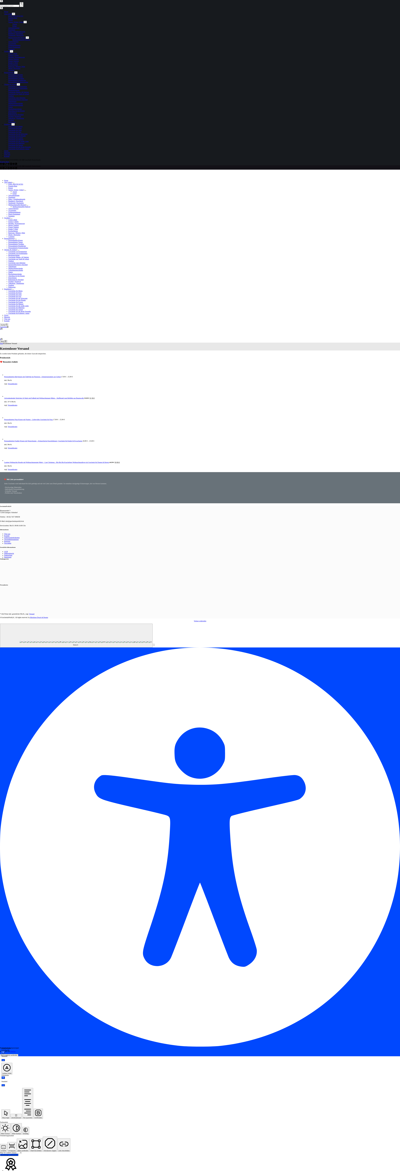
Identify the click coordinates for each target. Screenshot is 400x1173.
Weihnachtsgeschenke (15, 268)
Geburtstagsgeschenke (15, 270)
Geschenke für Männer (15, 304)
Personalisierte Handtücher (17, 246)
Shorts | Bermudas (14, 235)
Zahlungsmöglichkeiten (12, 538)
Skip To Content (5, 1153)
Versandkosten (12, 384)
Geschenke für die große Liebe (18, 306)
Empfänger (7, 289)
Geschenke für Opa (14, 296)
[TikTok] (6, 169)
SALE (6, 315)
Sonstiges (11, 216)
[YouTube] (11, 169)
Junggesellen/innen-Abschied (18, 265)
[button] (154, 645)
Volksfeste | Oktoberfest (16, 283)
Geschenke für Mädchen (16, 308)
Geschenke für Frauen (15, 302)
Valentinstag (12, 266)
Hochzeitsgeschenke (15, 274)
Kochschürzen (13, 231)
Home (6, 180)
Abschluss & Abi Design (16, 276)
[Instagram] (3, 169)
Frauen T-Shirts (13, 222)
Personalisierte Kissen (15, 240)
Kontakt (6, 321)
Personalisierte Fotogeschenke (18, 248)
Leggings (11, 237)
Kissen (10, 188)
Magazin (7, 317)
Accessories (12, 210)
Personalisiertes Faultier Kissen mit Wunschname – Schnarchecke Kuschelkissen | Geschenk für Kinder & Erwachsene (43, 441)
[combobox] (76, 635)
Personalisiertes (9, 238)
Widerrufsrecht (9, 553)
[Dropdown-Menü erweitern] (25, 190)
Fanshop (11, 285)
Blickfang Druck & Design (39, 617)
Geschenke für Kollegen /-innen (18, 313)
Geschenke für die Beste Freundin (19, 311)
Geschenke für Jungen (15, 309)
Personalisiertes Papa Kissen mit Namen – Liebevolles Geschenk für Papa (28, 419)
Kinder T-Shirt (13, 229)
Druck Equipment (14, 214)
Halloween (12, 287)
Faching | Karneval (14, 281)
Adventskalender (13, 195)
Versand (31, 614)
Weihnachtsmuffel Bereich (17, 205)
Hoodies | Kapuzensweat (16, 223)
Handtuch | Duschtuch (15, 201)
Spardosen (11, 197)
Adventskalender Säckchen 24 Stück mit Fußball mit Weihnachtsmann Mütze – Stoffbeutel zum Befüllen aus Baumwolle (44, 398)
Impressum (7, 557)
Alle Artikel (8, 182)
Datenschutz (8, 555)
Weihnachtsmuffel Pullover (21, 207)
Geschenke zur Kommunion (17, 251)
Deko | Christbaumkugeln (16, 199)
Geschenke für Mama (15, 291)
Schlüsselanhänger (14, 212)
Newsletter (7, 543)
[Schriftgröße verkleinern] (3, 1060)
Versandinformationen (11, 539)
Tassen (14, 192)
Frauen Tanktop (13, 227)
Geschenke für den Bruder (17, 300)
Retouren (7, 541)
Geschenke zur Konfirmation (17, 253)
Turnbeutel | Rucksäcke (16, 203)
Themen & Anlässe (10, 250)
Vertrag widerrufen (200, 621)
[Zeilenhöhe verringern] (3, 1085)
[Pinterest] (9, 169)
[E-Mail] (13, 169)
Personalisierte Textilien (16, 244)
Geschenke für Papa (15, 293)
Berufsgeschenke (14, 255)
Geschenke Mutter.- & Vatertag (18, 257)
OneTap (13, 1051)
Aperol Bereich (13, 208)
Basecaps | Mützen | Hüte (16, 233)
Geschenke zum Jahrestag (16, 263)
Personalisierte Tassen (15, 242)
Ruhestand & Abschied (16, 280)
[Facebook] (1, 169)
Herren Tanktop (13, 225)
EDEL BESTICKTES (15, 184)
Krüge (14, 193)
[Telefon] (16, 169)
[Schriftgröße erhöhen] (3, 1052)
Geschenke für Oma (15, 295)
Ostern (10, 272)
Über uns (7, 319)
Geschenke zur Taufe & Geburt (18, 259)
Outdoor (11, 261)
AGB (6, 551)
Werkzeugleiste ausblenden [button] (9, 1055)
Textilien (7, 218)
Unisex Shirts (12, 220)
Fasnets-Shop (12, 186)
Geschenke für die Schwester (18, 298)
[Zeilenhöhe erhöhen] (3, 1077)
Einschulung (12, 278)
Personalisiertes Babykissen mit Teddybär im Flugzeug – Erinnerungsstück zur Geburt (32, 377)
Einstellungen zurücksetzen (9, 1155)
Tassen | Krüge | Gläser (16, 190)
